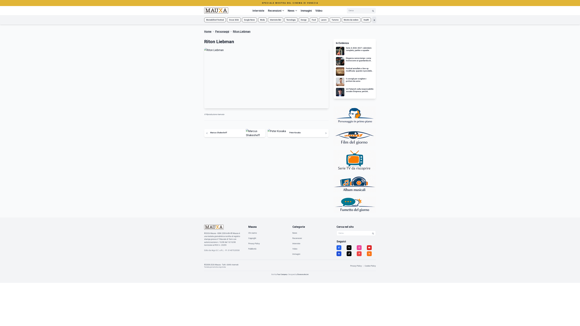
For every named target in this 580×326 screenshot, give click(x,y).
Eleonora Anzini (303, 274)
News (294, 233)
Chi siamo (252, 233)
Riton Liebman (241, 31)
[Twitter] (349, 247)
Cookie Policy (370, 266)
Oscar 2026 (234, 20)
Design (304, 20)
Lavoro (324, 20)
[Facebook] (339, 247)
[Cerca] (373, 11)
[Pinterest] (359, 253)
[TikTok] (349, 253)
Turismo (335, 20)
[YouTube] (369, 247)
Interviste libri (275, 20)
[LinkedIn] (339, 253)
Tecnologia (291, 20)
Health (366, 20)
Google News (249, 20)
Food (314, 20)
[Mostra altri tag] (374, 20)
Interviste (258, 10)
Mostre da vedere (351, 20)
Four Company (282, 274)
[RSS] (369, 253)
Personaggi (222, 31)
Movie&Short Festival (215, 20)
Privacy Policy (254, 244)
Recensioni (297, 238)
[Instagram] (359, 247)
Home (207, 31)
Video (318, 10)
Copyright (252, 238)
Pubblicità (252, 249)
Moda (262, 20)
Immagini (306, 10)
